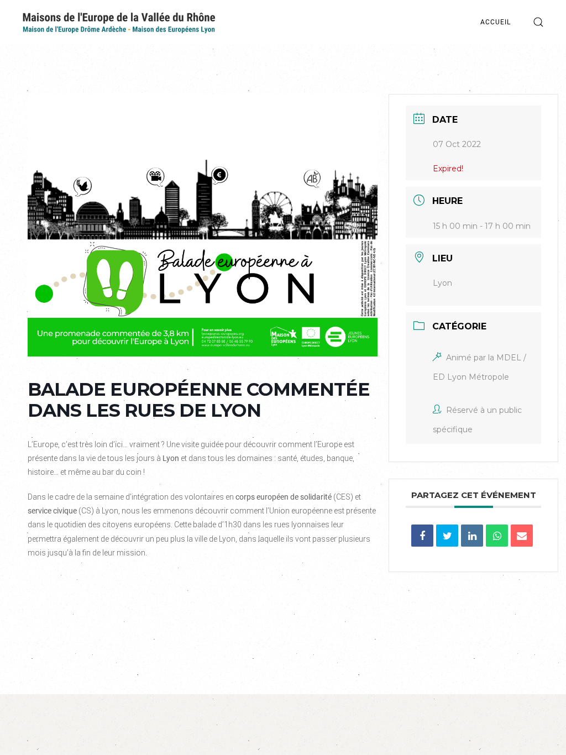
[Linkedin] (472, 536)
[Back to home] (119, 22)
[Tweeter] (447, 536)
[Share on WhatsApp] (497, 536)
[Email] (522, 536)
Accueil (495, 22)
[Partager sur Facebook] (422, 536)
